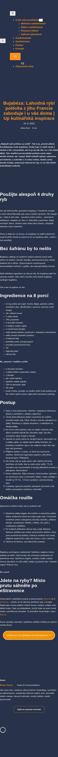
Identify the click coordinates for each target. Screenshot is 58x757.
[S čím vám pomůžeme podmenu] (41, 20)
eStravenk (47, 599)
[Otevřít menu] (3, 40)
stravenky (4, 602)
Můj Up (3, 614)
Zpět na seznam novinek (29, 709)
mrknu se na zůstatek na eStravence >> (29, 635)
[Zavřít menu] (12, 13)
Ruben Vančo (6, 685)
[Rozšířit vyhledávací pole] (15, 56)
